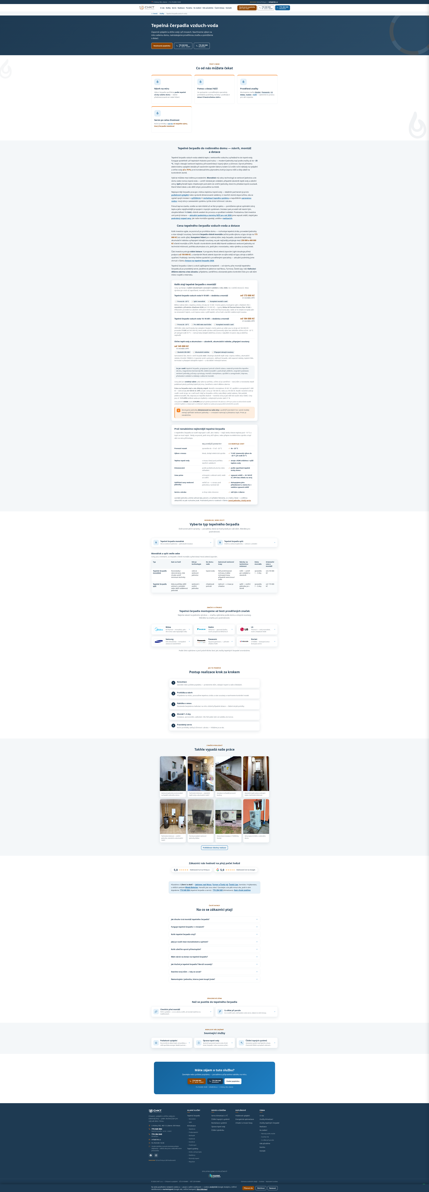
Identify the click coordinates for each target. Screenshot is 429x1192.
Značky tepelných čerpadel (269, 1123)
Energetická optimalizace (245, 1119)
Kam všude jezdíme (242, 890)
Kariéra (262, 1147)
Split (190, 1122)
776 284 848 (218, 890)
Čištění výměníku (217, 1130)
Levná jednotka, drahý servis (239, 500)
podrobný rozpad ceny (181, 218)
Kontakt (229, 8)
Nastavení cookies (272, 1182)
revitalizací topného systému (216, 198)
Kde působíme (208, 8)
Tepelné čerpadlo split (160, 585)
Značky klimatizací (266, 1119)
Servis (174, 8)
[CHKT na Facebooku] (151, 1155)
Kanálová (192, 1142)
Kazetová (192, 1139)
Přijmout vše (248, 1188)
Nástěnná (192, 1129)
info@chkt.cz (273, 2)
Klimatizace (191, 1126)
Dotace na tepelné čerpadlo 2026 (199, 260)
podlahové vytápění (180, 195)
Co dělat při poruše (267, 1140)
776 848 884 (185, 890)
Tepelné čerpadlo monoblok (160, 572)
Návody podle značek (268, 1134)
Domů (155, 14)
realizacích (227, 218)
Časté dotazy (219, 8)
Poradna (189, 8)
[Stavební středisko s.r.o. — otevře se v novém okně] (214, 1175)
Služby (168, 8)
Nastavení (272, 1188)
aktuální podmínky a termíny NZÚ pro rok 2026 (211, 215)
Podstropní (192, 1145)
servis (170, 124)
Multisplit (192, 1135)
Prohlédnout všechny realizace (214, 848)
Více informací (202, 1189)
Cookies (261, 1182)
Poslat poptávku (232, 1081)
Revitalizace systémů (219, 1123)
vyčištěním (196, 198)
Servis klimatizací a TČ (219, 1116)
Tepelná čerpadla (193, 1116)
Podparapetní (193, 1132)
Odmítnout (261, 1188)
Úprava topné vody (218, 1127)
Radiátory (192, 1155)
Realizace (181, 8)
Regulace (192, 1162)
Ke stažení (197, 8)
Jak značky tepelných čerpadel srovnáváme (233, 650)
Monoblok (192, 1119)
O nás (162, 8)
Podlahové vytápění (243, 1116)
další (255, 95)
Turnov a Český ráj (220, 884)
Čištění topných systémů (220, 1119)
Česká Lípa (233, 884)
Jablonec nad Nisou (203, 884)
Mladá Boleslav (191, 887)
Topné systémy (192, 1149)
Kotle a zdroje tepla (195, 1152)
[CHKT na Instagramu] (156, 1155)
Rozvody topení (194, 1158)
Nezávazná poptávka (162, 46)
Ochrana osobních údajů (249, 1182)
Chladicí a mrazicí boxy (244, 1123)
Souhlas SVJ (265, 1137)
